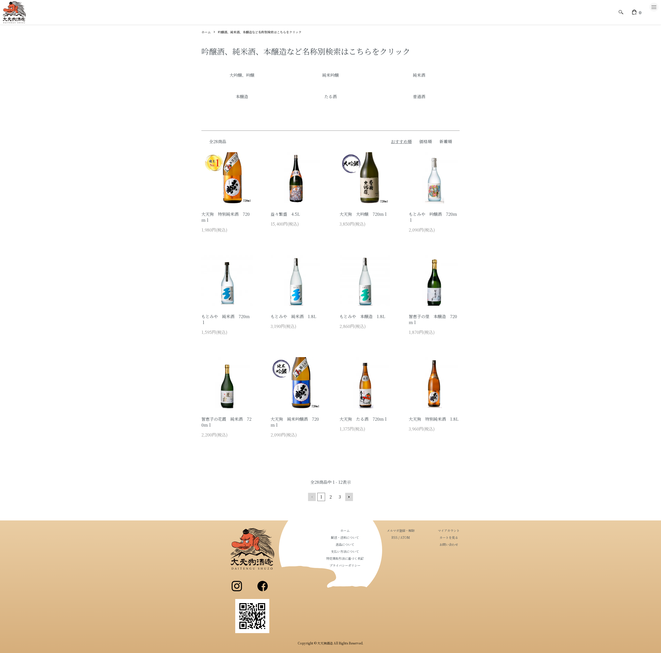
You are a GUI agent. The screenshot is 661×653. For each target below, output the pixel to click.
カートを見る (448, 537)
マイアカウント (449, 530)
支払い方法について (345, 551)
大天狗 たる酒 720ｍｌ (364, 419)
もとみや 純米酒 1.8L (293, 316)
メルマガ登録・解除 (401, 530)
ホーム (206, 32)
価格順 (425, 141)
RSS (394, 537)
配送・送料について (345, 537)
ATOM (405, 537)
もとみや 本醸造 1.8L (362, 316)
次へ (349, 497)
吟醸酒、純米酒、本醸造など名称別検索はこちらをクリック (260, 32)
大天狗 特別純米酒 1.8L (433, 419)
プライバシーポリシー (344, 565)
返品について (345, 544)
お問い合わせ (448, 544)
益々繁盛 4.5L (285, 214)
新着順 (445, 141)
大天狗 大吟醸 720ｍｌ (364, 214)
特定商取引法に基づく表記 (345, 558)
